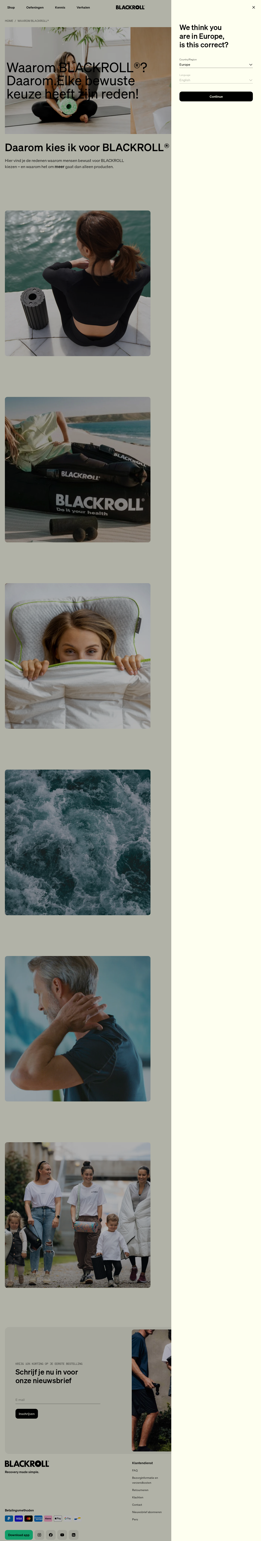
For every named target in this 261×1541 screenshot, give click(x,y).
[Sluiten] (254, 7)
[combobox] (216, 62)
